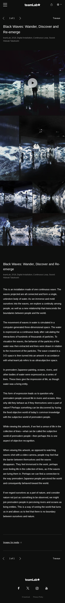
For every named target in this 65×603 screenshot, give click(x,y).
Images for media (11, 542)
